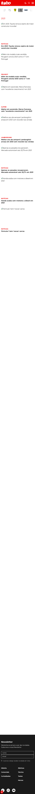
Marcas (20, 780)
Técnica (21, 772)
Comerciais (5, 772)
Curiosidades (5, 776)
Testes (20, 776)
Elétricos (21, 768)
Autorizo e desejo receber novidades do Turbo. (16, 761)
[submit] (32, 756)
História (4, 768)
